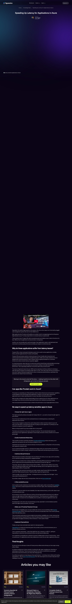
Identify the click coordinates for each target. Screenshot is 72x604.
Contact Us (65, 3)
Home (20, 7)
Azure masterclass (46, 478)
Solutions (37, 3)
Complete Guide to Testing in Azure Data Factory (55, 592)
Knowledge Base (27, 7)
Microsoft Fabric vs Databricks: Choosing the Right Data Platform (34, 592)
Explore (42, 3)
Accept (67, 601)
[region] (36, 601)
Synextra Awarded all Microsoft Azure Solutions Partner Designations (10, 593)
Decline (61, 601)
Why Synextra (31, 3)
